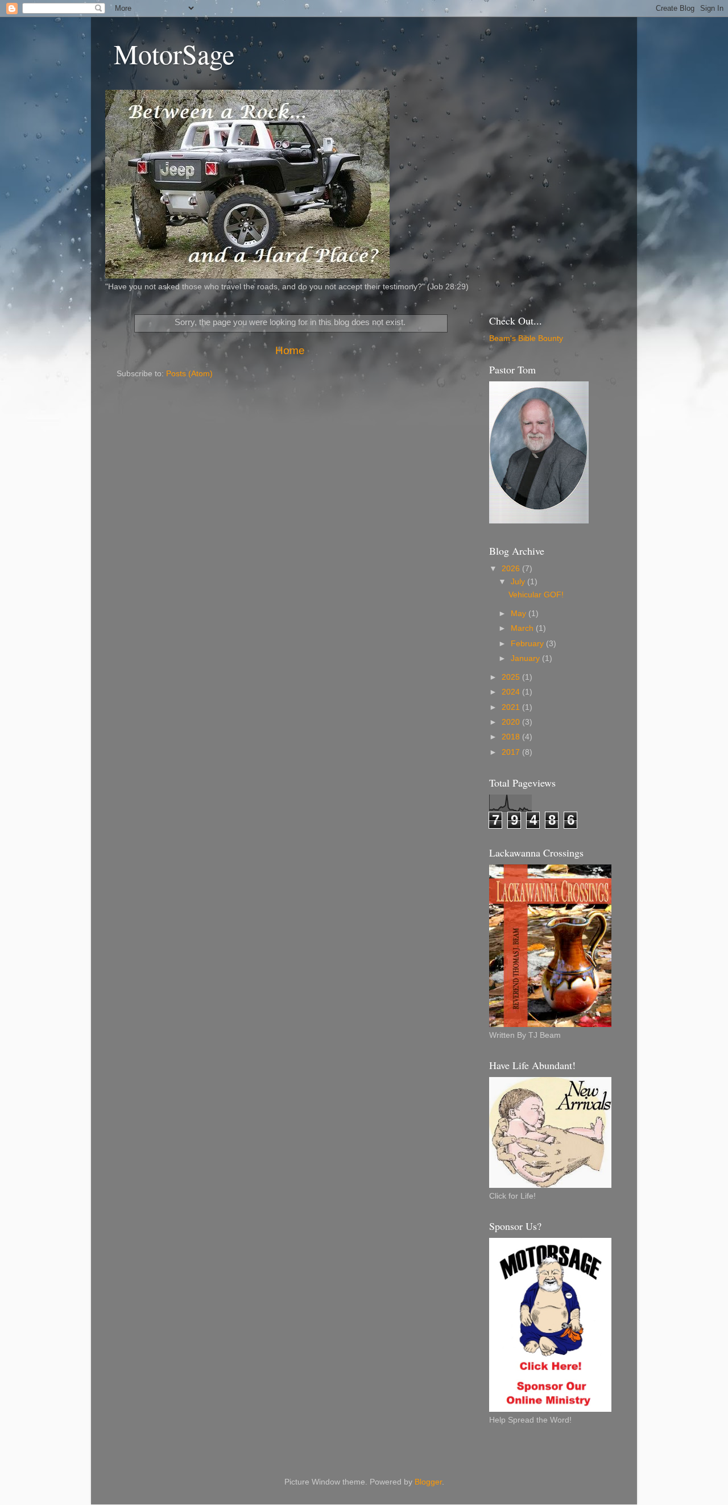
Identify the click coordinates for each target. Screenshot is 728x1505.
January (526, 658)
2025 (512, 677)
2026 (512, 568)
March (523, 628)
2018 (512, 737)
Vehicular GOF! (536, 595)
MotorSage (174, 53)
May (519, 613)
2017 (512, 752)
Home (290, 350)
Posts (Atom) (189, 373)
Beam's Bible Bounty (526, 338)
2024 (512, 692)
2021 (512, 707)
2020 (512, 722)
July (519, 581)
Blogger (428, 1482)
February (528, 643)
